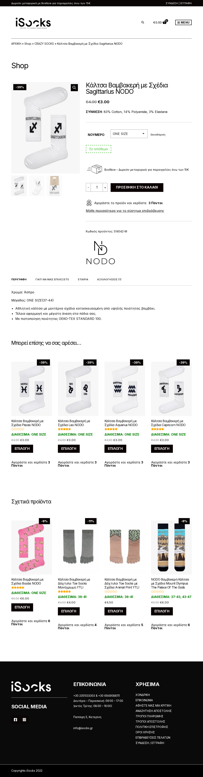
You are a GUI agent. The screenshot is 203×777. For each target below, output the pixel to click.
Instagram (24, 719)
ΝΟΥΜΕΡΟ (96, 135)
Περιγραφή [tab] (19, 279)
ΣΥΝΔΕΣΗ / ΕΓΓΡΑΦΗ (150, 743)
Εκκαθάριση (158, 134)
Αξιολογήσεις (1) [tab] (109, 279)
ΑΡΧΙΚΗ (16, 43)
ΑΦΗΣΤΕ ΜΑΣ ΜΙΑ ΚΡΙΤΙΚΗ (153, 705)
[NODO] (101, 252)
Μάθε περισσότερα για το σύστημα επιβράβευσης (125, 211)
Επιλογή (22, 449)
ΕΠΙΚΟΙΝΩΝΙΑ (144, 700)
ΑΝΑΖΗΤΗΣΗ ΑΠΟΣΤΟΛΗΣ (154, 711)
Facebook (15, 719)
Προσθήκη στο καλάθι (137, 187)
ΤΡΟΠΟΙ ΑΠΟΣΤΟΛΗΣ (150, 721)
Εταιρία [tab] (83, 279)
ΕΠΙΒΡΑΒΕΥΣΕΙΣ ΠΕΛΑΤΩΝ (153, 737)
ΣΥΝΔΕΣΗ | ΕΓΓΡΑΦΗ (179, 3)
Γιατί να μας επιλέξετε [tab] (52, 279)
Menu (185, 22)
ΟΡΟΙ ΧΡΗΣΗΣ (145, 732)
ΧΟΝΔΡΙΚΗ (143, 694)
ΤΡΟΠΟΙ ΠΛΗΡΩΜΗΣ (149, 716)
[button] (74, 87)
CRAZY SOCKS (44, 43)
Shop (27, 43)
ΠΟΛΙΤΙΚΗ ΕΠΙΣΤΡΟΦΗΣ (152, 727)
